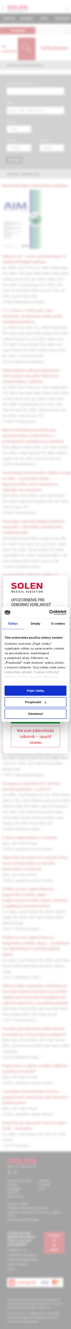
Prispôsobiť (33, 702)
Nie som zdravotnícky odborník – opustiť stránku (35, 736)
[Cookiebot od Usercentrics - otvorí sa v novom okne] (50, 612)
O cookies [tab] (58, 623)
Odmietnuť (35, 713)
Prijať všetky (35, 690)
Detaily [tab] (35, 623)
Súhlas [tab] (13, 623)
